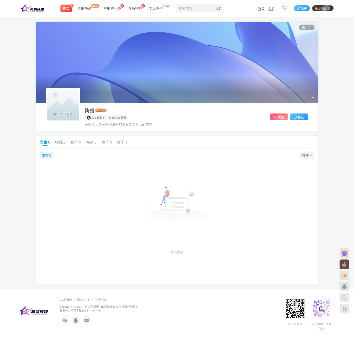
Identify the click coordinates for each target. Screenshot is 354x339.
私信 (301, 116)
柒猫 (89, 110)
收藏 (60, 142)
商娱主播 (83, 299)
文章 (45, 142)
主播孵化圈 (113, 7)
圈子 (106, 142)
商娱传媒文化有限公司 (118, 306)
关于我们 (101, 299)
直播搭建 (87, 7)
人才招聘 (65, 299)
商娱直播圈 (92, 306)
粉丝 (76, 142)
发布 (46, 155)
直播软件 (136, 7)
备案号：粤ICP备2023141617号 (80, 310)
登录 (261, 8)
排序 (305, 155)
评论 (91, 142)
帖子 (122, 142)
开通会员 (325, 8)
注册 (271, 8)
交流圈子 (159, 7)
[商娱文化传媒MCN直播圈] (34, 310)
